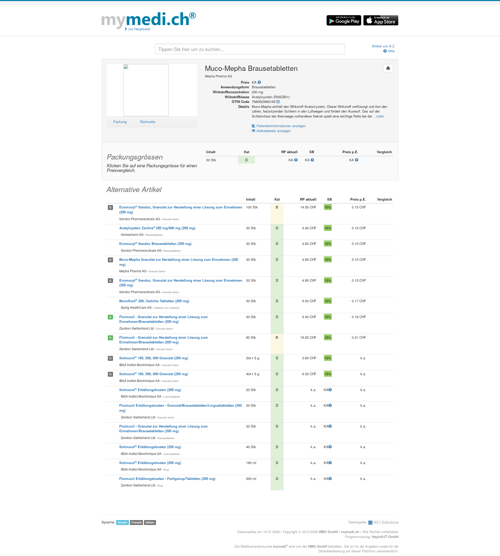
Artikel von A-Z (383, 46)
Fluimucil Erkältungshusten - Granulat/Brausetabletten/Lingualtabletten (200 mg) (180, 408)
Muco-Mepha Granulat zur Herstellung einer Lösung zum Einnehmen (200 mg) (178, 262)
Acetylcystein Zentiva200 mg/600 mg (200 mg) (157, 227)
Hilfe (391, 51)
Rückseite (147, 121)
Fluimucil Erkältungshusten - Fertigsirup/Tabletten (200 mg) (167, 478)
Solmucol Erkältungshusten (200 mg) (150, 389)
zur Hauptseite (138, 29)
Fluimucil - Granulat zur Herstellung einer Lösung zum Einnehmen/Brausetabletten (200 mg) (163, 319)
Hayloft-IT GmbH (385, 536)
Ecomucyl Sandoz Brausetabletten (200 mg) (155, 243)
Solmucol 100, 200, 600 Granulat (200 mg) (153, 357)
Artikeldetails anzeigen (274, 130)
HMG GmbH (328, 531)
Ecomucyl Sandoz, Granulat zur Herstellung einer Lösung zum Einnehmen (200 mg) (180, 283)
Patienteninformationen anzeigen (281, 125)
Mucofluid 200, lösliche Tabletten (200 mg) (154, 300)
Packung (120, 121)
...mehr (378, 116)
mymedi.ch (350, 531)
